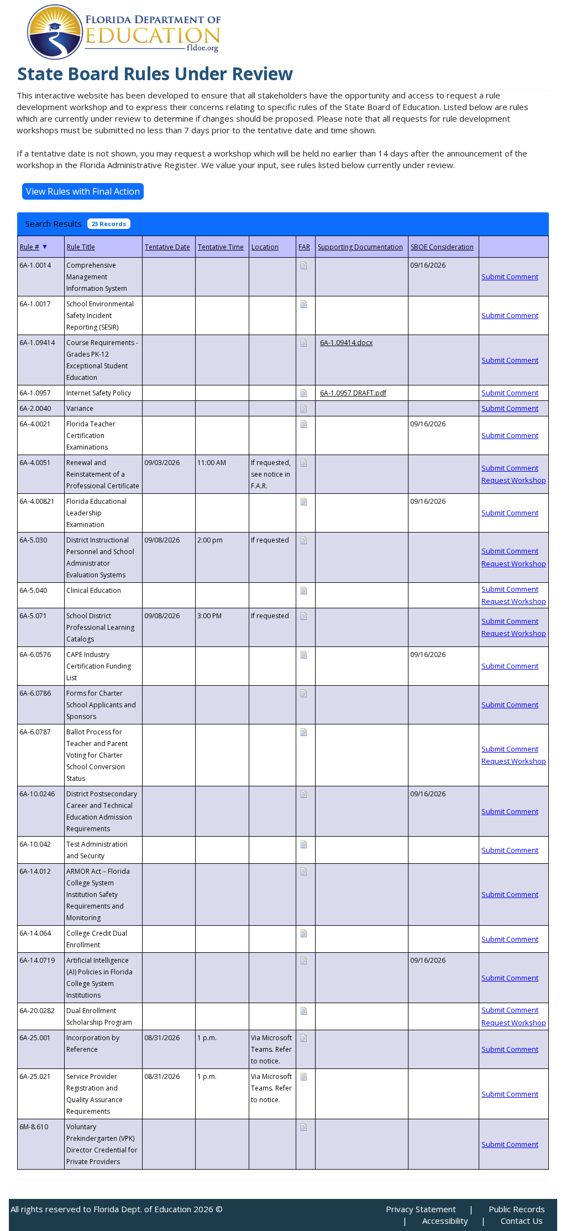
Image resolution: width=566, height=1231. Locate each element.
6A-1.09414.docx (346, 342)
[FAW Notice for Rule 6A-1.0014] (303, 264)
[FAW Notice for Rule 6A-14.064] (303, 932)
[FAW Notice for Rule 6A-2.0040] (303, 408)
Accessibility (445, 1220)
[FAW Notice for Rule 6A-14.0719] (303, 959)
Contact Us (522, 1220)
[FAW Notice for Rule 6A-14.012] (303, 870)
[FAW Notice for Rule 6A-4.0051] (303, 462)
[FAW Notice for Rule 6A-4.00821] (303, 500)
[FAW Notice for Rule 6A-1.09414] (303, 342)
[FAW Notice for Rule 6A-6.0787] (303, 731)
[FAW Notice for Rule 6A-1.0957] (303, 392)
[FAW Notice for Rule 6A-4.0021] (303, 423)
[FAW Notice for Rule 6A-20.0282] (303, 1010)
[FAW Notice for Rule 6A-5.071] (303, 615)
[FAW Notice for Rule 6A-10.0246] (303, 793)
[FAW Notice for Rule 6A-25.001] (303, 1037)
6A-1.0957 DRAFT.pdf (353, 393)
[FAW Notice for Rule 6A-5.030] (303, 539)
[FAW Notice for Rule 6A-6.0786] (303, 692)
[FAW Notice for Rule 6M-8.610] (303, 1126)
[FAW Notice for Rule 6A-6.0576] (303, 654)
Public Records (517, 1208)
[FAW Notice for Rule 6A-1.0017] (303, 303)
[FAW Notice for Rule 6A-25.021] (303, 1076)
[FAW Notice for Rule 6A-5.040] (303, 589)
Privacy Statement (421, 1208)
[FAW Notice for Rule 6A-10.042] (303, 843)
